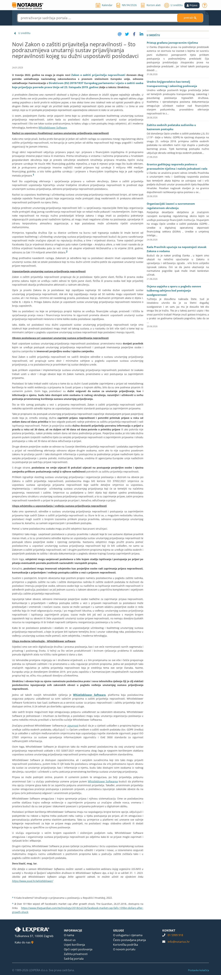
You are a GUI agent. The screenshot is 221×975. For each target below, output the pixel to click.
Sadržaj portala (74, 959)
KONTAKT (168, 930)
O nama (69, 935)
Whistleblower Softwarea (103, 781)
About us (70, 940)
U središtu (24, 33)
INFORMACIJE (73, 930)
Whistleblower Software (53, 127)
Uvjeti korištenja (74, 945)
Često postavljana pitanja (129, 940)
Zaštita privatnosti (76, 954)
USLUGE (118, 930)
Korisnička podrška (125, 945)
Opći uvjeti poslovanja (78, 949)
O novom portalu (124, 949)
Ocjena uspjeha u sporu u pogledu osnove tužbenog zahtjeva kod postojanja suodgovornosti (174, 290)
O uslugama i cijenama (127, 935)
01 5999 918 (175, 935)
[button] (192, 5)
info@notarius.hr (179, 942)
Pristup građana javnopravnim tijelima (172, 42)
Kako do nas (23, 942)
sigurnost (72, 725)
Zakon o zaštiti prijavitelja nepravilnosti (98, 75)
